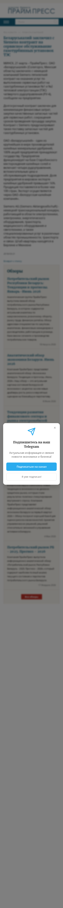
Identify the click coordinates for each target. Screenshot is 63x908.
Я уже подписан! (31, 477)
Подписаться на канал (32, 466)
